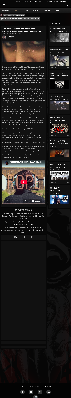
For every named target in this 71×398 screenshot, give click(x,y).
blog (15, 11)
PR (40, 2)
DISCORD (64, 6)
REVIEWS (24, 2)
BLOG (56, 2)
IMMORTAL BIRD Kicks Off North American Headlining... (59, 52)
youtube (47, 11)
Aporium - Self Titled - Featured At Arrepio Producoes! (58, 167)
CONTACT (33, 2)
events (35, 11)
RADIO (62, 2)
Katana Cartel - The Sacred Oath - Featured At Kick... (59, 76)
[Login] (66, 2)
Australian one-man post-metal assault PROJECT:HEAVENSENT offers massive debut (20, 19)
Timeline (5, 11)
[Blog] (2, 24)
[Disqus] (23, 267)
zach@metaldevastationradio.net (24, 224)
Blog (5, 15)
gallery (25, 11)
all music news (20, 15)
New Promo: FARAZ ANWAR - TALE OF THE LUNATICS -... (59, 143)
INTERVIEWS (47, 2)
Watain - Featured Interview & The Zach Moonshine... (58, 120)
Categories (11, 15)
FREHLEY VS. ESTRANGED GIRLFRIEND (55, 190)
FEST (18, 2)
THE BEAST (10, 36)
